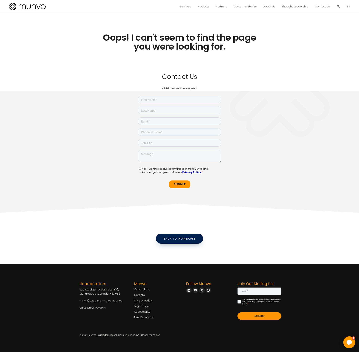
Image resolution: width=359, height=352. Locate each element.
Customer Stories (245, 6)
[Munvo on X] (202, 290)
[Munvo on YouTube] (195, 290)
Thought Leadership (295, 6)
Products (203, 6)
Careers (139, 295)
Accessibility (142, 312)
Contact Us (322, 6)
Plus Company (144, 317)
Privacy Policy (143, 300)
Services (185, 6)
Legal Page (141, 306)
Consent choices (150, 335)
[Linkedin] (189, 290)
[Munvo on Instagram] (208, 290)
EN (348, 6)
